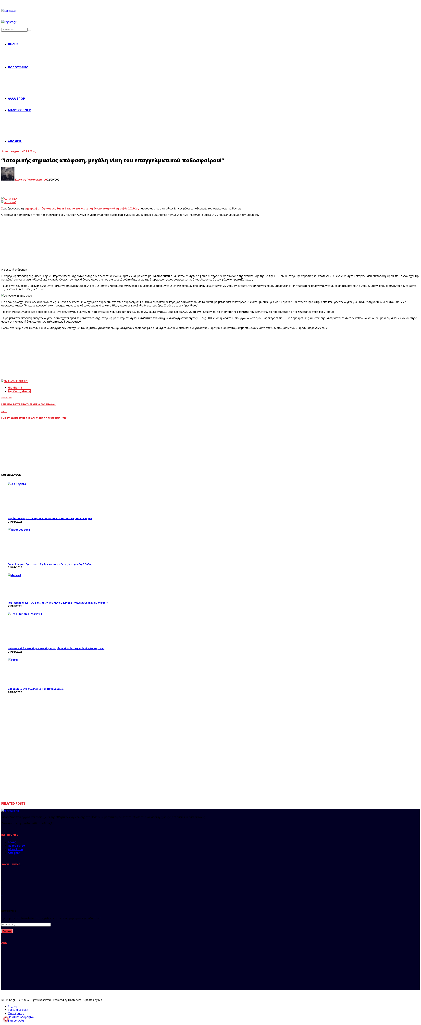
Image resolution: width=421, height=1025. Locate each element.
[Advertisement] (62, 242)
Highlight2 (15, 387)
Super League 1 (11, 151)
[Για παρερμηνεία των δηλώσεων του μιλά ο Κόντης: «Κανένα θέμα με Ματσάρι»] (32, 586)
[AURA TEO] (9, 198)
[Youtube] (2, 894)
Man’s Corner (19, 110)
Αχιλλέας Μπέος (19, 391)
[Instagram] (2, 886)
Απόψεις (15, 141)
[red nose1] (8, 202)
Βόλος (13, 44)
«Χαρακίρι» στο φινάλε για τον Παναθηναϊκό (36, 688)
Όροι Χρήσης (16, 1013)
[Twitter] (2, 879)
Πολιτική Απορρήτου (21, 1017)
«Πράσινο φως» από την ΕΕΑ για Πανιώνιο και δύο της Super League (50, 518)
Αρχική (12, 1006)
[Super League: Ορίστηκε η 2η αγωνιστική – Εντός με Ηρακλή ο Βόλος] (32, 544)
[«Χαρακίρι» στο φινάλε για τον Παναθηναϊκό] (32, 671)
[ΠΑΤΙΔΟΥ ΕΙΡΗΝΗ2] (14, 381)
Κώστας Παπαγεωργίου (30, 179)
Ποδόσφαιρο (18, 67)
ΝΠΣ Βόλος (29, 151)
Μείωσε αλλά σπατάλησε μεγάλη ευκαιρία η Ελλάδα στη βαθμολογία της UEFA (56, 648)
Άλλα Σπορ (16, 98)
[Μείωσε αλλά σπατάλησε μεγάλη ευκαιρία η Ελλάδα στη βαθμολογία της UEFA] (32, 628)
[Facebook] (2, 871)
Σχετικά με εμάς (18, 1010)
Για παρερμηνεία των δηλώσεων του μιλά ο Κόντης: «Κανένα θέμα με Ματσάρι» (58, 602)
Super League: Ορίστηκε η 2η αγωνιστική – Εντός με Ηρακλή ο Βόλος (50, 564)
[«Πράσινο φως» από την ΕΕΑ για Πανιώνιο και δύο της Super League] (32, 498)
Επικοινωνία (16, 1020)
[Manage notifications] (6, 1019)
